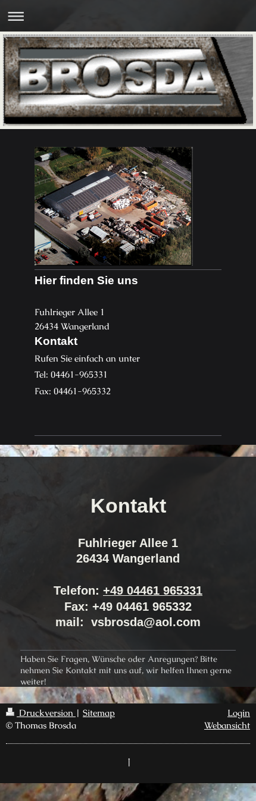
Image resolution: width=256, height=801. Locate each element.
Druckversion (46, 712)
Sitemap (99, 712)
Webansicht (227, 725)
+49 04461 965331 (152, 590)
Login (238, 712)
